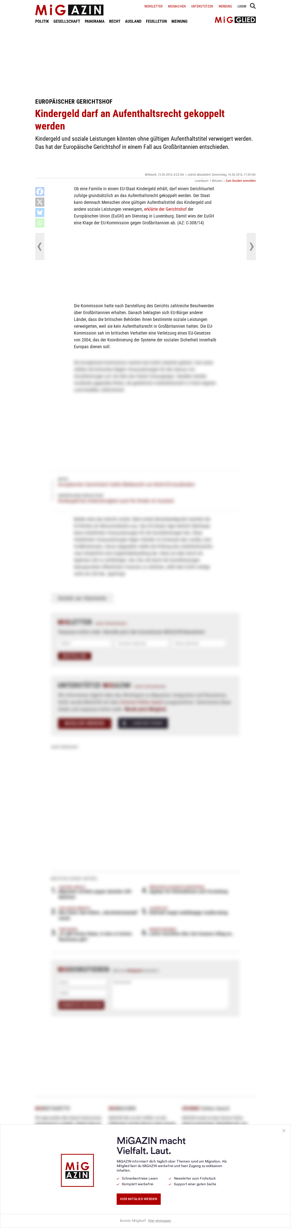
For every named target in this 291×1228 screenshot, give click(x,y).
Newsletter (153, 6)
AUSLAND (133, 21)
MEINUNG (179, 21)
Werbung (225, 6)
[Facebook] (39, 191)
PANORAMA (95, 21)
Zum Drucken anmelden (241, 181)
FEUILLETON (156, 21)
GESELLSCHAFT (66, 21)
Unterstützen (202, 6)
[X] (39, 202)
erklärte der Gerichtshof (165, 209)
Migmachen (177, 6)
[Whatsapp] (39, 223)
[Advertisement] (145, 61)
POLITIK (42, 21)
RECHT (114, 21)
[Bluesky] (39, 212)
